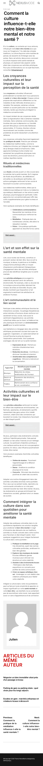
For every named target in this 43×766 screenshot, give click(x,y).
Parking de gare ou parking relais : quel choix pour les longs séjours (20, 689)
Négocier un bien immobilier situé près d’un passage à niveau (20, 678)
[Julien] (21, 618)
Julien (13, 639)
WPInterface (7, 760)
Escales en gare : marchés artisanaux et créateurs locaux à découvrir (21, 700)
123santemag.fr (17, 70)
